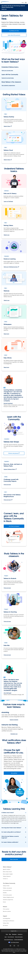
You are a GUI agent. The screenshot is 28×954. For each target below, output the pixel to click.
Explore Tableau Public (9, 469)
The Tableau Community (9, 883)
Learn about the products (14, 35)
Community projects (7, 895)
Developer (14, 934)
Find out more (7, 484)
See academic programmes (8, 85)
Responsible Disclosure (8, 939)
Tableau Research (7, 876)
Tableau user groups (7, 888)
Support (5, 916)
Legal (6, 936)
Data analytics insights (8, 874)
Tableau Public (6, 885)
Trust (7, 934)
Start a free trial (14, 859)
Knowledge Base (6, 918)
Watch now (4, 9)
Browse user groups (13, 453)
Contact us (5, 878)
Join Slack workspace (14, 526)
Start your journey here (7, 70)
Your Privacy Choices (15, 942)
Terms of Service (11, 936)
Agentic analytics (6, 869)
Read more (6, 334)
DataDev (5, 892)
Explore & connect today (8, 78)
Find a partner (6, 909)
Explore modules (14, 719)
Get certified (14, 773)
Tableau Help (6, 923)
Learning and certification (8, 920)
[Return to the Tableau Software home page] (5, 2)
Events (4, 902)
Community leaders (7, 890)
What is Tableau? (7, 867)
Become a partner (7, 911)
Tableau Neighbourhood (8, 897)
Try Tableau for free (14, 30)
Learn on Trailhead (8, 201)
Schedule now (14, 734)
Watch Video (7, 126)
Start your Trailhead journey (10, 267)
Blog (10, 934)
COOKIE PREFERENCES (18, 939)
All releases (5, 925)
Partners (5, 906)
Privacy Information (19, 936)
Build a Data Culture (7, 871)
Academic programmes (8, 899)
